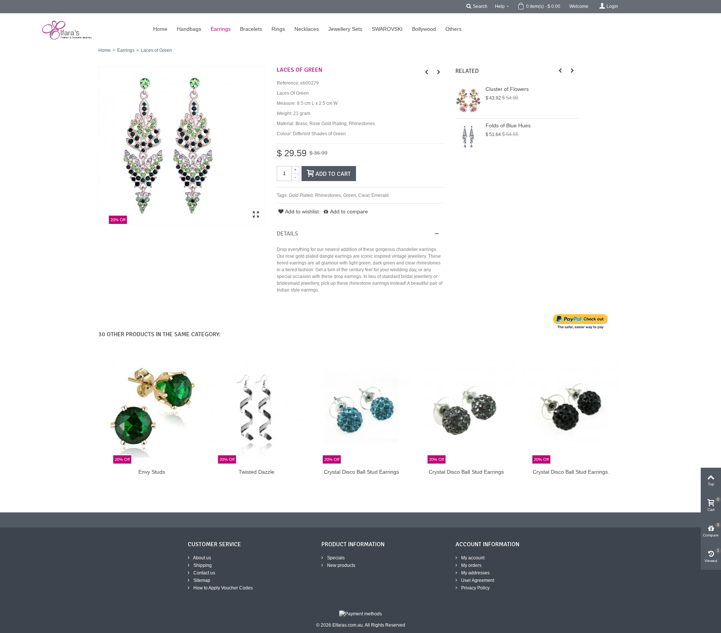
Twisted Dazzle (255, 472)
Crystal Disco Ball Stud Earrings (360, 472)
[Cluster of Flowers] (469, 100)
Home (104, 50)
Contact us (203, 573)
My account (472, 557)
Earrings (125, 50)
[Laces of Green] (182, 146)
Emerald (380, 195)
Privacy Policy (475, 588)
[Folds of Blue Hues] (469, 137)
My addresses (475, 573)
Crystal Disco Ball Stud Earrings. (570, 472)
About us (201, 557)
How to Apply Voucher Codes (222, 588)
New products (340, 565)
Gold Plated (301, 195)
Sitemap (201, 580)
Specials (335, 557)
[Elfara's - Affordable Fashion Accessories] (10, 17)
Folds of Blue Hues (508, 125)
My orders (470, 565)
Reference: (288, 83)
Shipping (202, 565)
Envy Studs (150, 472)
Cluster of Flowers (507, 89)
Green (349, 195)
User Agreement (477, 580)
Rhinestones (328, 195)
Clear (363, 195)
